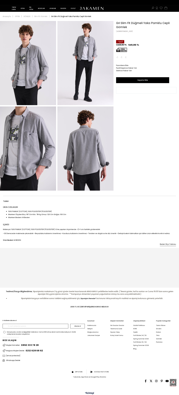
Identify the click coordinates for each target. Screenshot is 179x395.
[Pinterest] (161, 381)
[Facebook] (145, 381)
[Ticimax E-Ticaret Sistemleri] (89, 393)
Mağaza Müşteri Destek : (24, 350)
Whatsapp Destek (13, 360)
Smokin (158, 329)
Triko (157, 335)
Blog (134, 349)
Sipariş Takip (115, 332)
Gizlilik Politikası (139, 325)
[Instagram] (156, 381)
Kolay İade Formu (116, 335)
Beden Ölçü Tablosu (168, 244)
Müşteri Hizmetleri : (22, 345)
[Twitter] (151, 381)
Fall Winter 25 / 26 (140, 342)
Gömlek (159, 339)
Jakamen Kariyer (93, 335)
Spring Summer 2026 (141, 345)
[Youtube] (167, 381)
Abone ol (77, 326)
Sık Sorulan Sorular (117, 325)
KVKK (135, 329)
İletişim (90, 329)
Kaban (158, 332)
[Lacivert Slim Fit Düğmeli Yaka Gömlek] (117, 57)
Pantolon (159, 342)
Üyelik (135, 332)
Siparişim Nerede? (88, 298)
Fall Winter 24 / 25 (140, 335)
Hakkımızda (91, 325)
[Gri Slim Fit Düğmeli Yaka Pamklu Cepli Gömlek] (121, 57)
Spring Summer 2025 (141, 339)
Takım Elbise (160, 325)
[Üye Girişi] (157, 8)
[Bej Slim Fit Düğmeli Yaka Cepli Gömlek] (125, 57)
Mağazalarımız (93, 332)
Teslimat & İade (116, 329)
